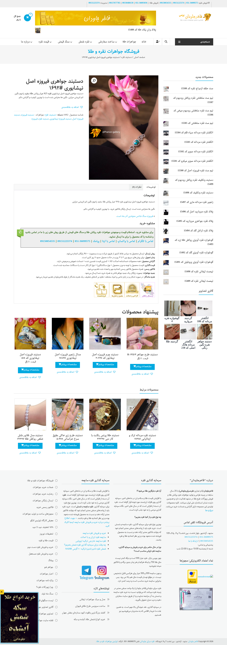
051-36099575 (206, 537)
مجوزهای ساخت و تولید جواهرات (37, 514)
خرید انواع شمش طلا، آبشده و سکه (89, 619)
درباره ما (25, 42)
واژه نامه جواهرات (44, 580)
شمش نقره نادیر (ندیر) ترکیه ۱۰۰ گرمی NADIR (85, 549)
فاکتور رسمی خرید (44, 507)
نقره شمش (83, 42)
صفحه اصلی (139, 57)
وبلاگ (50, 560)
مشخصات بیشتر (143, 366)
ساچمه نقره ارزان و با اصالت (93, 537)
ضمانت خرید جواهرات (43, 487)
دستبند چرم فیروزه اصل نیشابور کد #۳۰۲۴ (105, 356)
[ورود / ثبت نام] (158, 41)
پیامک (96, 241)
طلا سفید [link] (29, 94)
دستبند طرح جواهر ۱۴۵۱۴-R (142, 354)
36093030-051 (141, 3)
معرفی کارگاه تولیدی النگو (41, 521)
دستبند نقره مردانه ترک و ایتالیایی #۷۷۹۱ (142, 437)
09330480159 (127, 3)
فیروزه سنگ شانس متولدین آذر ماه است (135, 216)
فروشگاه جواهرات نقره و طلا (40, 481)
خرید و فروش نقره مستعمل (41, 554)
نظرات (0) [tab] (136, 187)
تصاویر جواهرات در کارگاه (41, 614)
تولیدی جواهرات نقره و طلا (107, 641)
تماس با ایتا (108, 241)
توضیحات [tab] (151, 187)
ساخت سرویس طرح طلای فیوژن (90, 606)
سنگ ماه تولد (47, 594)
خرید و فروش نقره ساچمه (94, 533)
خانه (144, 42)
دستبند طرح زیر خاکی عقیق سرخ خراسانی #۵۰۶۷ (68, 437)
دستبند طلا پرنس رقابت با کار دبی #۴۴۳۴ (105, 437)
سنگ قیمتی (64, 42)
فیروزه (34, 119)
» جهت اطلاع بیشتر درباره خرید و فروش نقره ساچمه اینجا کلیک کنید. (86, 522)
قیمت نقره (44, 42)
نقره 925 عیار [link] (45, 94)
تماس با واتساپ (126, 241)
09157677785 (114, 3)
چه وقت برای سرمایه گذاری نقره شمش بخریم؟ (85, 545)
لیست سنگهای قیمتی (44, 600)
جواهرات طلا (129, 42)
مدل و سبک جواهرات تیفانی (92, 599)
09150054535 (165, 3)
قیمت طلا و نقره (46, 540)
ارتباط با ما (193, 541)
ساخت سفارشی (106, 42)
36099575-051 (192, 3)
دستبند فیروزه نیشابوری (60, 119)
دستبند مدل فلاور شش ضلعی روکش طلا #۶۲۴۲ (30, 437)
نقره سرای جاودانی (147, 641)
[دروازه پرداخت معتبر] (192, 577)
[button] (94, 81)
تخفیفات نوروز (46, 534)
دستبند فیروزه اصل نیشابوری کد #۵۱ (30, 356)
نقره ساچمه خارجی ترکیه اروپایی (90, 541)
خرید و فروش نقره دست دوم (40, 547)
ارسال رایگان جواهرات (43, 501)
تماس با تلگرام (145, 241)
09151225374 (178, 3)
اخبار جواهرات (46, 574)
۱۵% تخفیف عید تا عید (42, 527)
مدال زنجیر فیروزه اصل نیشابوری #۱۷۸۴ (68, 356)
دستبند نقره (126, 57)
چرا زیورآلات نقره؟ (44, 587)
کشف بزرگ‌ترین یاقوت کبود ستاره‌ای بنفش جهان (83, 613)
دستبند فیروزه (27, 115)
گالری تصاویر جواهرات (43, 607)
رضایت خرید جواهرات (43, 494)
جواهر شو (48, 567)
